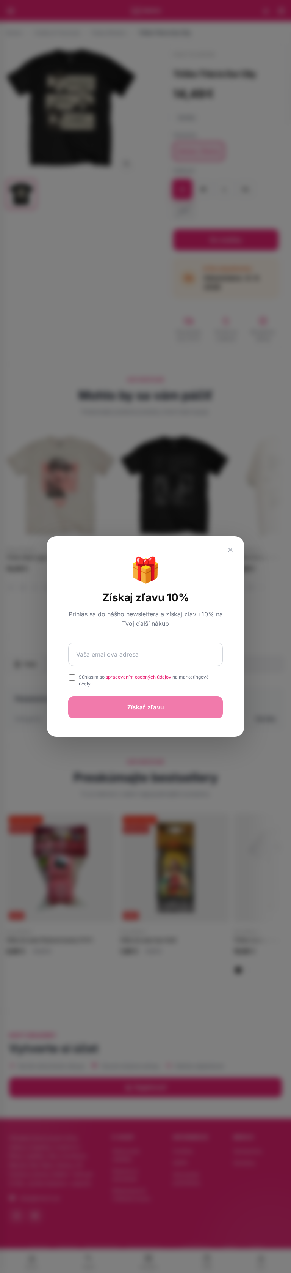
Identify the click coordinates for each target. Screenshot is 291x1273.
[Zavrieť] (230, 550)
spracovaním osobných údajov (138, 677)
